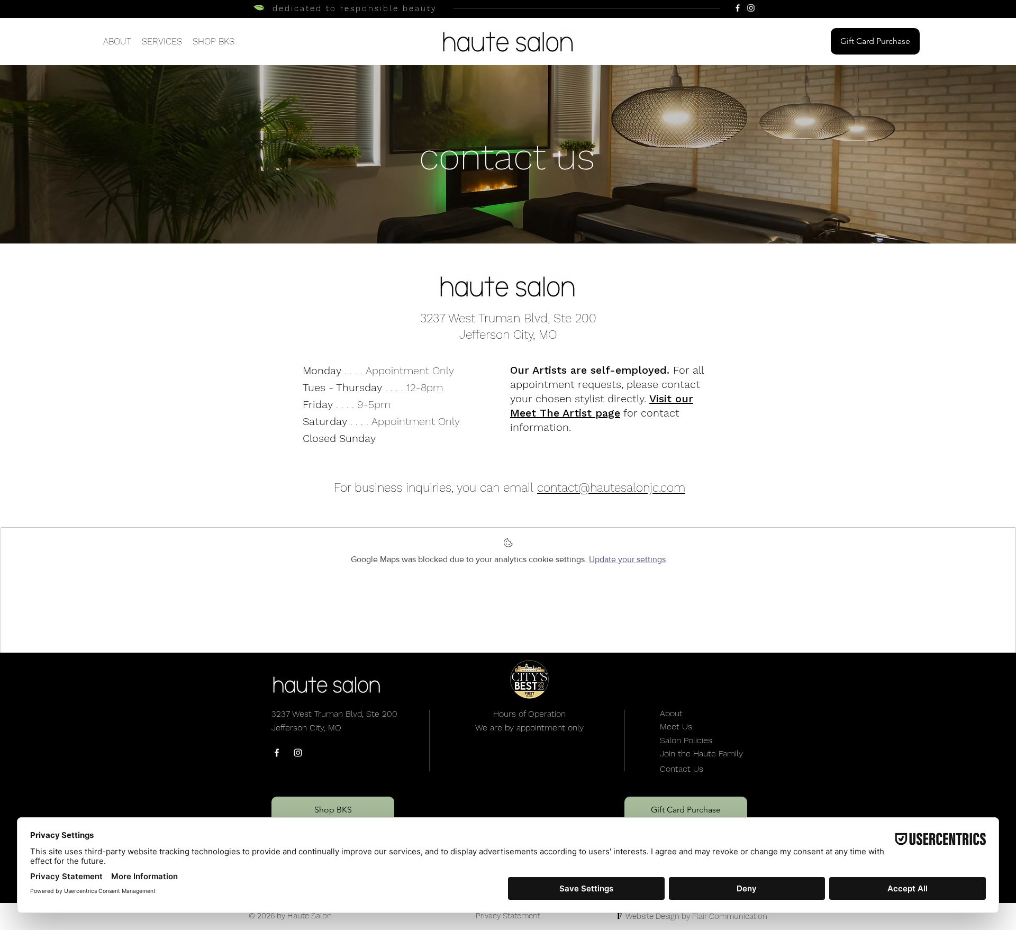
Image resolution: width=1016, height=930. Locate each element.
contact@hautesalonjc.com (611, 488)
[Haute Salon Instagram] (298, 752)
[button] (162, 41)
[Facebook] (737, 8)
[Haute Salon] (276, 752)
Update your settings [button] (627, 559)
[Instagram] (751, 8)
